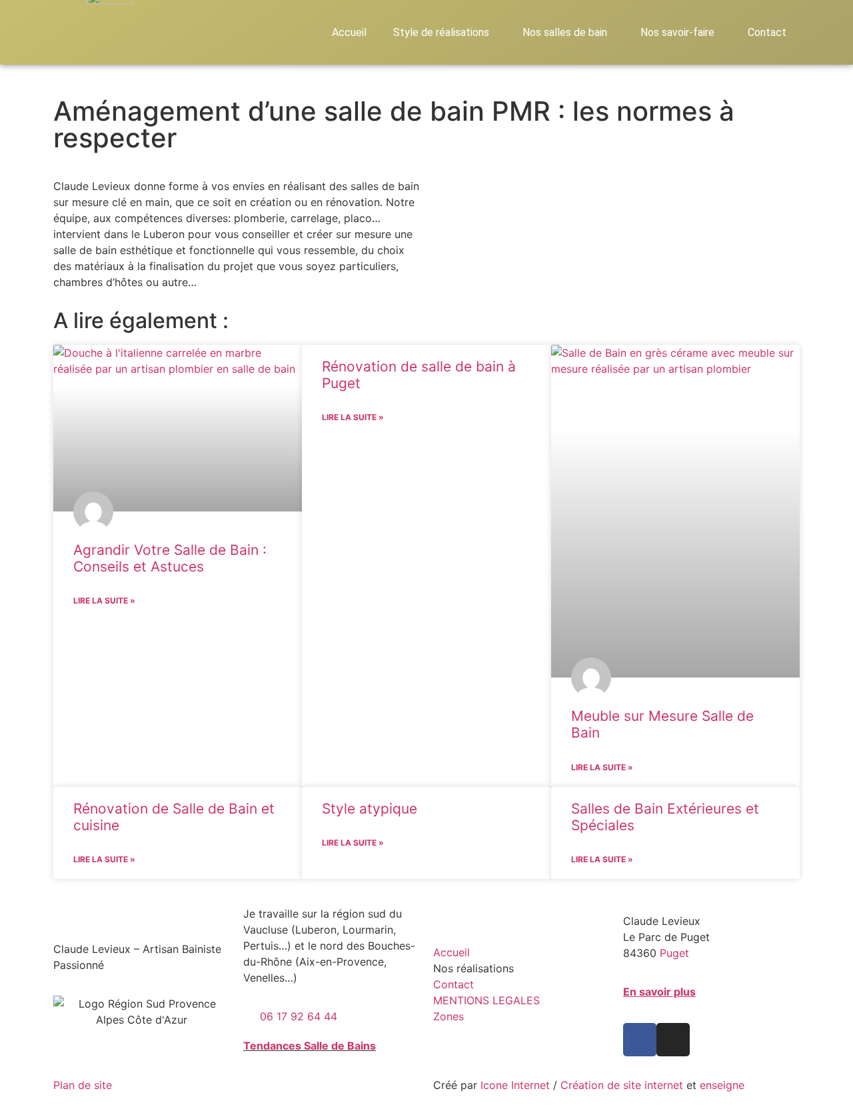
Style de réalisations (441, 32)
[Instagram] (673, 1039)
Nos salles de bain (564, 32)
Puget (674, 953)
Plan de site (82, 1085)
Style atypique (369, 808)
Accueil (349, 32)
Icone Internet (515, 1085)
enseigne (722, 1085)
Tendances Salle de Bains (309, 1045)
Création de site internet (621, 1085)
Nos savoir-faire (677, 32)
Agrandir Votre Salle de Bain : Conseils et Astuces (170, 558)
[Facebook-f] (639, 1039)
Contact (767, 32)
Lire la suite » (104, 601)
